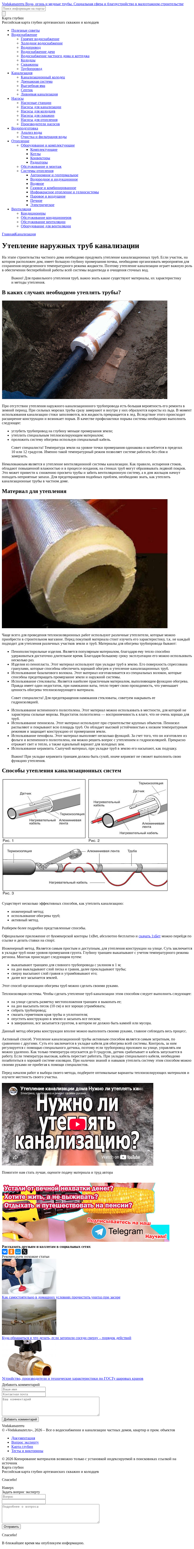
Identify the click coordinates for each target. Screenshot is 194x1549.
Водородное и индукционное (54, 179)
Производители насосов (40, 124)
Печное (36, 201)
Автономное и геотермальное (54, 175)
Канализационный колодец (43, 77)
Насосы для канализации (41, 107)
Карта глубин (22, 1447)
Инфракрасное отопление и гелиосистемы (64, 192)
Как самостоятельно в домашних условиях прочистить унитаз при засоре (61, 1297)
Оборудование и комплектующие (48, 145)
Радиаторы (39, 162)
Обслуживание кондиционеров (46, 218)
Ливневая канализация (39, 94)
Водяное (37, 184)
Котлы (35, 154)
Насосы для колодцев (38, 111)
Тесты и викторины (27, 1451)
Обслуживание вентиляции (43, 222)
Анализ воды (31, 132)
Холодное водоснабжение (42, 43)
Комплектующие (43, 149)
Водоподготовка (24, 128)
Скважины (29, 64)
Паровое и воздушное (48, 196)
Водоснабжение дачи (38, 52)
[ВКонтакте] (5, 1252)
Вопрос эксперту (25, 1442)
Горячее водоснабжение (40, 39)
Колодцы (28, 60)
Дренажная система (37, 81)
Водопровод (31, 47)
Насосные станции (36, 103)
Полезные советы (25, 30)
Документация (23, 1438)
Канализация (21, 73)
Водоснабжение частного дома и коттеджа (55, 56)
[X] (24, 1252)
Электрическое (42, 205)
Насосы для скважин (37, 115)
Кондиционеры (33, 213)
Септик (27, 90)
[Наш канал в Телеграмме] (85, 1240)
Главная (8, 234)
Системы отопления (37, 171)
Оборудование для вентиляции (46, 226)
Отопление (20, 141)
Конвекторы (40, 158)
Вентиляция (21, 209)
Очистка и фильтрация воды (44, 137)
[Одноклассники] (11, 1252)
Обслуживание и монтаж (41, 166)
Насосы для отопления (39, 120)
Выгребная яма (33, 86)
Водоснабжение (24, 35)
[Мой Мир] (18, 1252)
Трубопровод (31, 69)
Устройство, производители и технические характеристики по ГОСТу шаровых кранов (72, 1378)
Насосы (17, 98)
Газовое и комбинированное (53, 188)
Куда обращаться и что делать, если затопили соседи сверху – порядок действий (66, 1338)
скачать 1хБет (150, 936)
